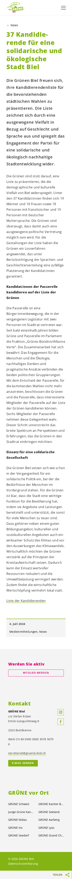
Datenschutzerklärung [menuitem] (23, 863)
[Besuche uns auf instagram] (60, 712)
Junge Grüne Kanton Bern (21, 812)
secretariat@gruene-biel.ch (27, 753)
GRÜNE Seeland (49, 812)
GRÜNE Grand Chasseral (51, 835)
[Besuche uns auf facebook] (60, 722)
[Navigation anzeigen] (63, 7)
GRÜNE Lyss (46, 828)
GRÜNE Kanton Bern (51, 804)
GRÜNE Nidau (17, 820)
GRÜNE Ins (15, 828)
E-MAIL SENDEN (23, 763)
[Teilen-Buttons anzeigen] (68, 875)
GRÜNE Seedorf (18, 835)
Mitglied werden (36, 672)
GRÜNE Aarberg (49, 820)
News (14, 25)
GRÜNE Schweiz (18, 804)
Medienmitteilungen (23, 632)
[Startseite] (16, 8)
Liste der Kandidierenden (26, 601)
